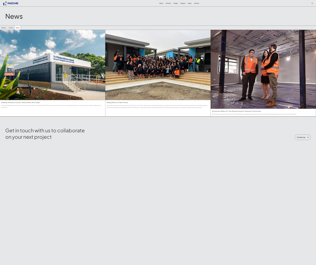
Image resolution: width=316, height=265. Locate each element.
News (189, 3)
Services (168, 3)
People (175, 3)
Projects (182, 3)
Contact (196, 3)
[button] (312, 3)
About (161, 3)
